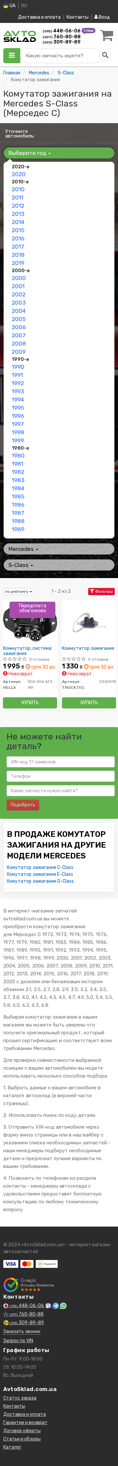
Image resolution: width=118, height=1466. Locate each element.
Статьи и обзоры (22, 1439)
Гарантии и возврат (25, 1422)
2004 (19, 311)
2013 (18, 214)
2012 (18, 205)
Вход (104, 17)
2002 (19, 294)
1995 (18, 407)
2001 (18, 286)
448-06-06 (62, 31)
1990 (18, 367)
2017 (18, 246)
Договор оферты (22, 1431)
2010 (18, 189)
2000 (19, 278)
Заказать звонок (21, 1331)
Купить (30, 702)
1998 (18, 432)
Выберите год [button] (28, 153)
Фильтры (103, 591)
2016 (18, 238)
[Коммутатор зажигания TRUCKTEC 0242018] (89, 622)
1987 (18, 513)
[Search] (104, 55)
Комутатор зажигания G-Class (40, 881)
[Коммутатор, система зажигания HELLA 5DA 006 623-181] (30, 622)
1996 (18, 416)
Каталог (12, 1447)
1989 (18, 529)
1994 (18, 399)
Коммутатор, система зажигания (27, 651)
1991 (17, 375)
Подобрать (23, 805)
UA (12, 6)
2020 (19, 174)
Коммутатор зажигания (88, 648)
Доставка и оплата (39, 17)
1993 (18, 391)
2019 (18, 263)
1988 (18, 521)
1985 (18, 496)
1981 (17, 463)
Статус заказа (19, 1398)
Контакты (77, 17)
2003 (19, 302)
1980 (18, 455)
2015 (18, 230)
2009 (19, 351)
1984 (18, 488)
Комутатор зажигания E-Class (40, 874)
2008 (19, 343)
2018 (18, 255)
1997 (18, 424)
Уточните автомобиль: (20, 133)
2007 (19, 335)
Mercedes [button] (22, 549)
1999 (18, 440)
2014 (18, 222)
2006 (19, 327)
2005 (19, 319)
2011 (17, 197)
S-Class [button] (19, 565)
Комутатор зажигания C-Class (40, 867)
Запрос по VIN (18, 1341)
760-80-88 (62, 37)
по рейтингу (17, 591)
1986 (18, 504)
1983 (18, 480)
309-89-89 (62, 42)
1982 (18, 472)
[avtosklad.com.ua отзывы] (28, 1285)
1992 (18, 383)
